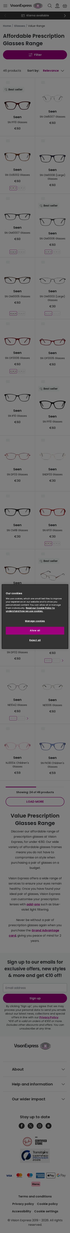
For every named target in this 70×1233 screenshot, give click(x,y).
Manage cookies (35, 621)
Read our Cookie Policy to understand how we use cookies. (30, 610)
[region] (35, 616)
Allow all (35, 630)
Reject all (35, 640)
